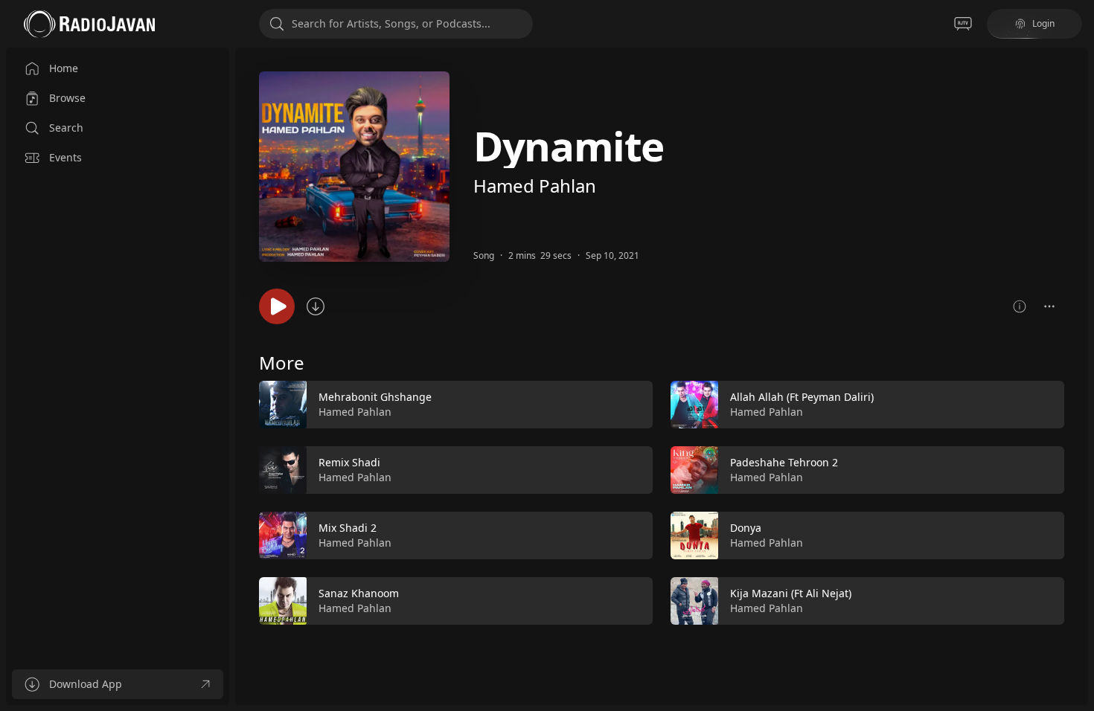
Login (1043, 23)
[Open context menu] (1049, 306)
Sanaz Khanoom (359, 593)
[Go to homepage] (89, 24)
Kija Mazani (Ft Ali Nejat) (790, 593)
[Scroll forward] (1077, 500)
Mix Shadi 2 (348, 528)
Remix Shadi (349, 462)
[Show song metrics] (1019, 306)
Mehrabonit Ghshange (375, 397)
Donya (745, 528)
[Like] (632, 405)
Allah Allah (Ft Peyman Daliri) (802, 397)
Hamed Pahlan (534, 185)
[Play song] (277, 306)
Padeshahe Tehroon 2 (784, 462)
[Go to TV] (963, 24)
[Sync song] (315, 306)
